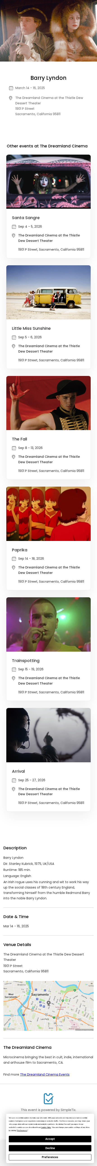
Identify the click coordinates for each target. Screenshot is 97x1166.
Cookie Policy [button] (46, 1127)
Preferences (50, 1157)
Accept (50, 1139)
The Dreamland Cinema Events (44, 1074)
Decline (50, 1148)
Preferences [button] (22, 1130)
